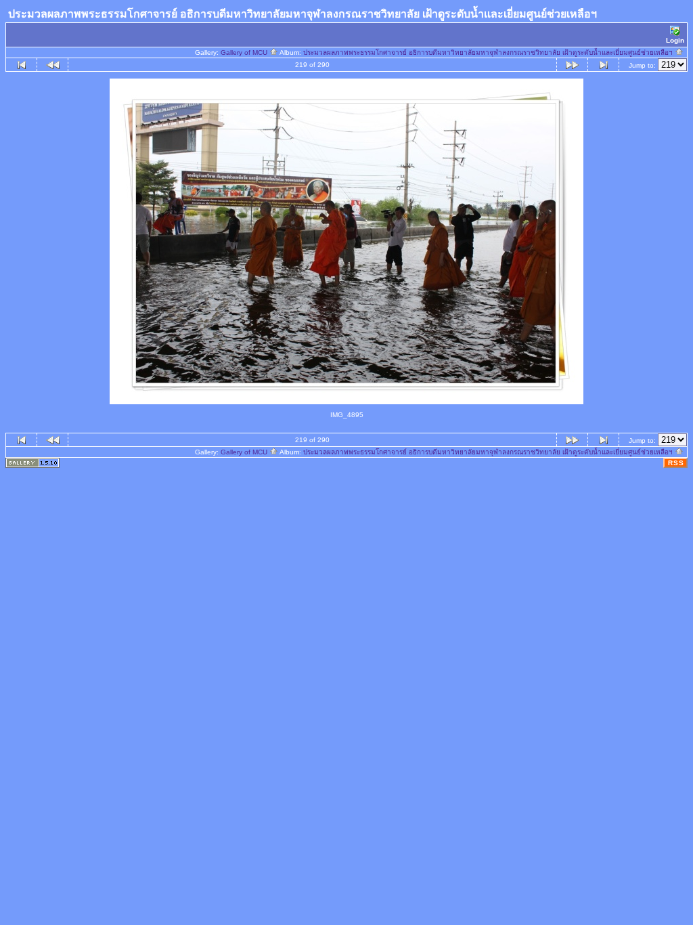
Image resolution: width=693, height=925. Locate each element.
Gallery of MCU (245, 52)
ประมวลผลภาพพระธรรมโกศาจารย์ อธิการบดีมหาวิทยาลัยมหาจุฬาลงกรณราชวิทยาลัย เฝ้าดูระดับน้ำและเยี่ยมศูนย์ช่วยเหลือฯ (489, 52)
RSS (676, 463)
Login (675, 40)
